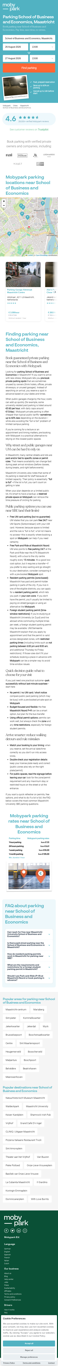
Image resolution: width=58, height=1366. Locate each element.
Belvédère (11, 1068)
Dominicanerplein (15, 1199)
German (7, 1249)
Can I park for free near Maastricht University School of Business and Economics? (24, 934)
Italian (6, 1260)
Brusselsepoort (14, 1034)
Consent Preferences (12, 1300)
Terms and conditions (13, 1294)
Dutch (6, 1263)
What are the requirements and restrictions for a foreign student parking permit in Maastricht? (24, 967)
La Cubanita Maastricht (18, 1182)
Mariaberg (38, 1009)
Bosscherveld (35, 1051)
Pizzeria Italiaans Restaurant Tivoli (23, 1140)
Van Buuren (43, 1157)
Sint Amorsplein (14, 1148)
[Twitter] (12, 1231)
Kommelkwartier (32, 1018)
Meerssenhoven (14, 1077)
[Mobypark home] (11, 7)
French (7, 1258)
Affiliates (7, 1291)
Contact (51, 1363)
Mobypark (7, 106)
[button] (29, 227)
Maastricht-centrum (16, 1009)
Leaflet (30, 255)
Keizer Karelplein (14, 1114)
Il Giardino (42, 1182)
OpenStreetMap (42, 255)
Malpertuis (11, 1060)
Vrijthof (9, 1123)
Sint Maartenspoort (30, 1043)
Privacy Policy (9, 1363)
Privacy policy (9, 1297)
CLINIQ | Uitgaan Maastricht (20, 1131)
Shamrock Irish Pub (40, 1114)
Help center (8, 1279)
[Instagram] (25, 1231)
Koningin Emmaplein (16, 1190)
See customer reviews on (29, 129)
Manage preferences (29, 1357)
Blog (6, 1276)
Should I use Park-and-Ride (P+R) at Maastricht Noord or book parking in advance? (25, 978)
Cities (15, 106)
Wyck (45, 1026)
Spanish (7, 1255)
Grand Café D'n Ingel (31, 1123)
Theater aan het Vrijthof (18, 1157)
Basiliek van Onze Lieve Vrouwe (22, 1173)
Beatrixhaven (29, 1068)
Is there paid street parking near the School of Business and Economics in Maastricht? (26, 945)
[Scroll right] (55, 292)
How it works (9, 1310)
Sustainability (9, 1288)
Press (6, 1285)
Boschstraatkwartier (39, 1034)
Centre (9, 1043)
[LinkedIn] (19, 1231)
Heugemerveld (13, 1051)
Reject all (29, 1350)
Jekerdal (31, 1026)
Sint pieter (11, 1018)
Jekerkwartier (13, 1026)
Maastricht (24, 106)
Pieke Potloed (13, 1165)
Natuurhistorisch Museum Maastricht (25, 1097)
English (7, 1252)
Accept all (29, 1343)
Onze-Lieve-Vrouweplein (39, 1165)
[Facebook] (6, 1231)
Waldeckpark (12, 1106)
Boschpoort (30, 1060)
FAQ (5, 1313)
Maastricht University (37, 1106)
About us (7, 1273)
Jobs (6, 1282)
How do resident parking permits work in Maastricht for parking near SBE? (25, 956)
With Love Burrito (40, 1199)
